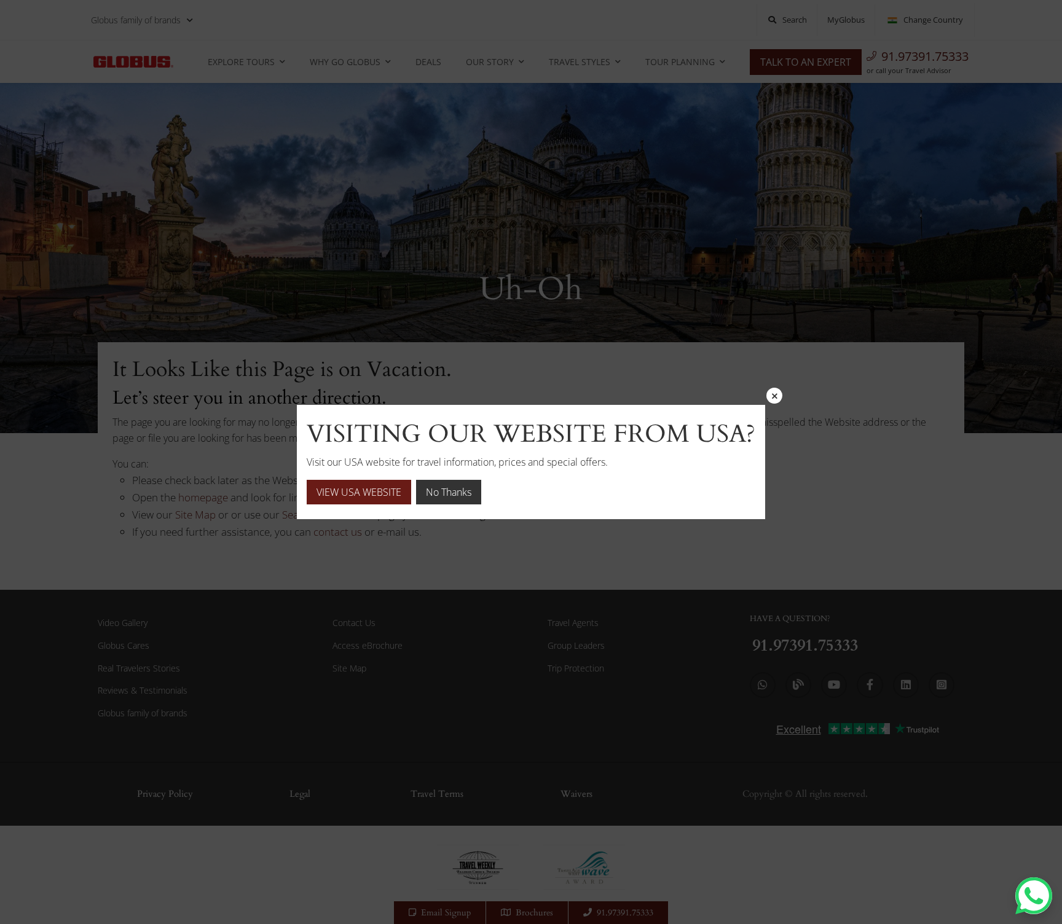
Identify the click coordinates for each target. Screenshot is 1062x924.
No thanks (448, 492)
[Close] (774, 396)
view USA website (359, 492)
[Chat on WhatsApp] (1033, 895)
